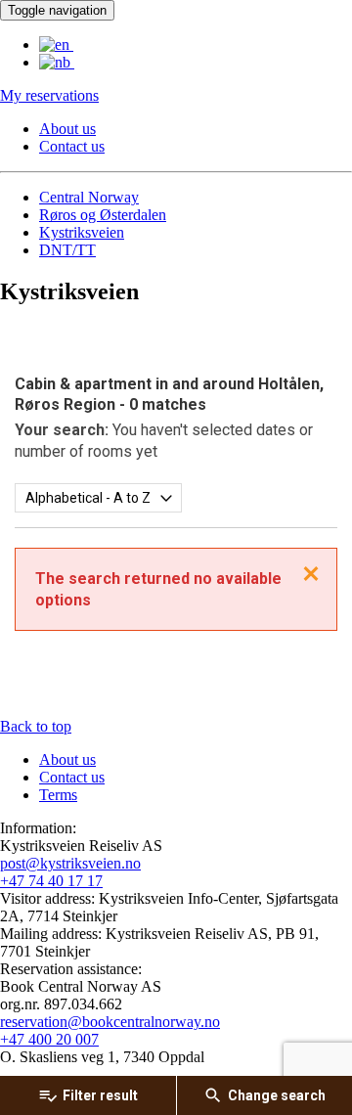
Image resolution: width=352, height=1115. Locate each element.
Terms (58, 794)
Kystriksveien (81, 232)
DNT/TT (67, 250)
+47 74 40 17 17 (51, 880)
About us (67, 128)
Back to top (35, 726)
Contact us (72, 146)
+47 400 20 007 (49, 1039)
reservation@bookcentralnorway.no (110, 1021)
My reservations (49, 95)
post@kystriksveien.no (70, 863)
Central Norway (89, 197)
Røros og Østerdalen (102, 214)
